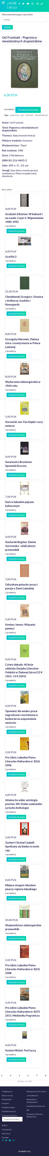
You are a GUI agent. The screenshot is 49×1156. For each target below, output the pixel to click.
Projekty (5, 1103)
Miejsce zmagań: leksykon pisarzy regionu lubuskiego (21, 887)
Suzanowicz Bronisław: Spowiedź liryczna (18, 463)
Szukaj (7, 27)
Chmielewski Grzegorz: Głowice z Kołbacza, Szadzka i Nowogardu (24, 300)
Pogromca (14, 115)
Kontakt (5, 1137)
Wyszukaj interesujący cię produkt (17, 14)
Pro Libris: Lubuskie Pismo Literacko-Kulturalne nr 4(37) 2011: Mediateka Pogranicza (22, 1011)
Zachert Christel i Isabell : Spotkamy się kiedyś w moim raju (22, 846)
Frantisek (29, 115)
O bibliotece (7, 1092)
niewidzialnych (41, 115)
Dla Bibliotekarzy (9, 1111)
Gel (22, 115)
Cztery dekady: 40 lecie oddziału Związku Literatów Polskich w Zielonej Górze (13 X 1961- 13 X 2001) (23, 670)
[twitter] (23, 3)
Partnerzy (6, 1133)
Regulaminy (7, 1099)
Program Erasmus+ (9, 1115)
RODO (4, 1125)
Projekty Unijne (8, 1107)
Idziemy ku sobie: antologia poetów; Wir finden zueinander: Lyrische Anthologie (24, 803)
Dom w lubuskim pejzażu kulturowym (19, 503)
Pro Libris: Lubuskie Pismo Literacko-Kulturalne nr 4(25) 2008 (22, 969)
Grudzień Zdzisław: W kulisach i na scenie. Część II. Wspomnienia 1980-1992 (24, 217)
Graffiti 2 (11, 256)
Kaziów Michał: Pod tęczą (20, 1050)
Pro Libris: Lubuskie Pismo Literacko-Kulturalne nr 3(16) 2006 (22, 761)
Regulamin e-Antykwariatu (32, 1100)
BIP (28, 1110)
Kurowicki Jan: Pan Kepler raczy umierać (24, 423)
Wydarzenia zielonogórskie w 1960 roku (22, 383)
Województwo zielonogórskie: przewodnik (23, 927)
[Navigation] (3, 2)
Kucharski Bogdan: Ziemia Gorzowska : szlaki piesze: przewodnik (20, 545)
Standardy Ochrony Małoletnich (35, 1115)
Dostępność (7, 1129)
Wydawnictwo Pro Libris (37, 1092)
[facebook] (20, 3)
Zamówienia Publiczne (36, 1106)
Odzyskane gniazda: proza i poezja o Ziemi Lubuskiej (21, 586)
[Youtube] (28, 3)
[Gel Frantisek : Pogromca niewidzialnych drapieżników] (24, 68)
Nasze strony (7, 1096)
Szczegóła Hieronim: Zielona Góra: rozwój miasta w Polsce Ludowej (22, 343)
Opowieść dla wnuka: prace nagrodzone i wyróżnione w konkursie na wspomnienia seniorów (21, 716)
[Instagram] (32, 3)
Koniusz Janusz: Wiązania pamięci (20, 626)
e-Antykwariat (32, 1096)
